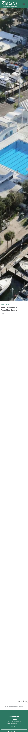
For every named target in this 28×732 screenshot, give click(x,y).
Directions (14, 726)
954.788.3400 (14, 719)
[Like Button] (23, 701)
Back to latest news (14, 707)
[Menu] (23, 4)
